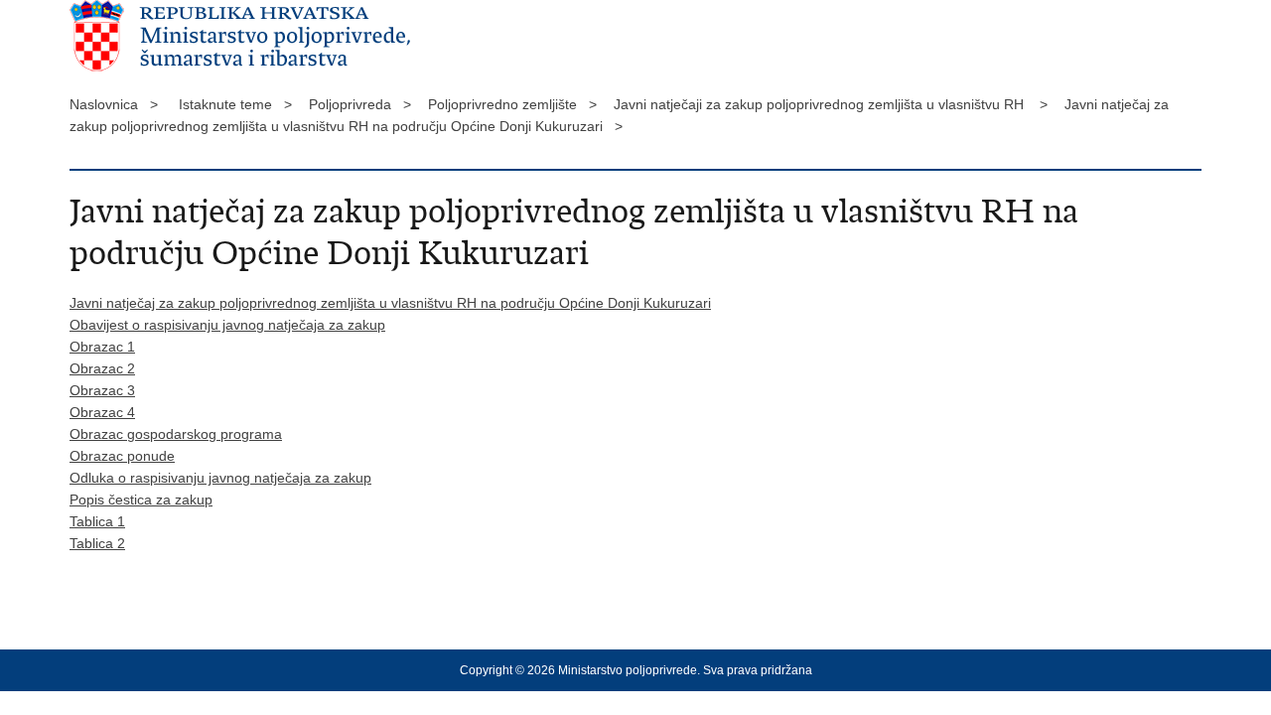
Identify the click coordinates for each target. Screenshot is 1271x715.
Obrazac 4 (102, 412)
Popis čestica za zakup (141, 499)
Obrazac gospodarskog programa (176, 434)
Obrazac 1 (102, 347)
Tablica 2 (97, 543)
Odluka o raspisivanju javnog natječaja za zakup (220, 478)
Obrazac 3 (102, 390)
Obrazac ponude (122, 456)
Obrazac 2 (102, 368)
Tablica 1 (97, 521)
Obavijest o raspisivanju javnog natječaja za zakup (227, 325)
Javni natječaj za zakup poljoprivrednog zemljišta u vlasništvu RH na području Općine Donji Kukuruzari (390, 303)
